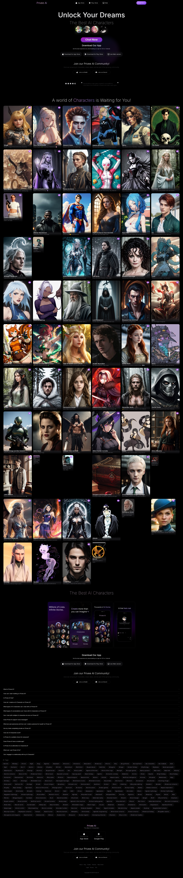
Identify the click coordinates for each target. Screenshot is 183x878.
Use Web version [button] (115, 54)
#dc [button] (69, 770)
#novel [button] (24, 763)
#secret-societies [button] (62, 798)
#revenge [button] (24, 781)
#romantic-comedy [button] (112, 774)
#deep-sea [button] (42, 804)
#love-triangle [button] (134, 798)
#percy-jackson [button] (145, 770)
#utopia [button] (37, 811)
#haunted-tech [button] (120, 801)
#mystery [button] (49, 767)
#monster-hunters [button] (61, 808)
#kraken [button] (65, 804)
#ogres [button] (158, 794)
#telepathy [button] (74, 811)
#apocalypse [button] (8, 791)
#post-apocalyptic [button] (168, 767)
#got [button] (5, 767)
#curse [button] (101, 804)
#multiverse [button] (150, 781)
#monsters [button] (130, 791)
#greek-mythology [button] (151, 791)
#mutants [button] (152, 777)
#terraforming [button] (122, 808)
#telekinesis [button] (162, 777)
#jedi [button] (64, 791)
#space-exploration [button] (167, 787)
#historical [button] (98, 763)
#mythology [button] (145, 767)
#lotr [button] (171, 763)
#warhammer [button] (28, 815)
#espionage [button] (7, 808)
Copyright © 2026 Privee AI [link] (91, 872)
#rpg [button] (38, 763)
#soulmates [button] (107, 781)
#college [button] (29, 784)
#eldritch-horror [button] (54, 794)
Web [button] (106, 3)
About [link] (81, 864)
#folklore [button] (60, 777)
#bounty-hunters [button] (9, 811)
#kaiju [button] (98, 808)
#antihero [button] (97, 784)
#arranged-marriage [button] (62, 781)
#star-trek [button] (167, 770)
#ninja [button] (80, 791)
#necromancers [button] (41, 798)
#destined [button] (111, 804)
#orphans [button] (174, 798)
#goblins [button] (131, 794)
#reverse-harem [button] (112, 798)
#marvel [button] (61, 770)
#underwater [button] (31, 804)
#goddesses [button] (119, 791)
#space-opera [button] (114, 777)
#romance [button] (76, 763)
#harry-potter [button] (78, 770)
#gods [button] (109, 791)
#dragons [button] (112, 767)
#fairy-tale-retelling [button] (136, 784)
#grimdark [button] (29, 787)
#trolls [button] (166, 794)
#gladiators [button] (100, 791)
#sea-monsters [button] (54, 804)
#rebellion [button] (121, 804)
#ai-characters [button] (150, 763)
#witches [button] (102, 767)
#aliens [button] (95, 777)
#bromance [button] (118, 781)
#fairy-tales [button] (50, 777)
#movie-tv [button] (66, 763)
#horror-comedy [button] (47, 808)
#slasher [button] (65, 794)
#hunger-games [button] (131, 770)
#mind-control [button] (19, 808)
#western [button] (149, 784)
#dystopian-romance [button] (25, 811)
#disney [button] (176, 770)
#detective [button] (125, 774)
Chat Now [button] (141, 3)
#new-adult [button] (7, 784)
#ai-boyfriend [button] (137, 763)
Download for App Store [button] (72, 54)
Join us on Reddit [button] (83, 72)
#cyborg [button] (146, 808)
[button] (84, 836)
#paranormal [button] (85, 777)
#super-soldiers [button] (9, 801)
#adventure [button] (68, 767)
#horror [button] (107, 763)
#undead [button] (29, 798)
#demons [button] (40, 777)
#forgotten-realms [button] (163, 811)
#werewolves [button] (19, 777)
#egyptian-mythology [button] (10, 794)
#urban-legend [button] (83, 815)
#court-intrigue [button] (49, 784)
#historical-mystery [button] (136, 815)
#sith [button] (72, 791)
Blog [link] (85, 864)
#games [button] (46, 763)
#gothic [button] (99, 774)
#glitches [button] (109, 801)
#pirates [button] (158, 784)
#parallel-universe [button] (62, 774)
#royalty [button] (6, 787)
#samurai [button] (48, 791)
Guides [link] (89, 864)
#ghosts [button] (74, 794)
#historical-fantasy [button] (148, 811)
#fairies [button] (6, 798)
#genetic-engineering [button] (100, 811)
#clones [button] (142, 777)
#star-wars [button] (157, 770)
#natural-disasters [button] (86, 808)
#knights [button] (29, 791)
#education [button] (87, 763)
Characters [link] (84, 100)
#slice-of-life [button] (23, 774)
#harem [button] (123, 798)
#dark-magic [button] (91, 804)
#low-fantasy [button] (174, 774)
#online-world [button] (116, 787)
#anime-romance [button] (9, 774)
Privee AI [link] (42, 2)
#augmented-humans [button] (160, 808)
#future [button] (131, 801)
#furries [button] (121, 794)
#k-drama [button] (79, 787)
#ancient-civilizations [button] (171, 801)
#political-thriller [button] (167, 804)
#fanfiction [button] (79, 767)
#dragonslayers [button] (17, 798)
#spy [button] (171, 777)
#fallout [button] (50, 815)
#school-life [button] (19, 784)
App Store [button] (81, 3)
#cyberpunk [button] (19, 770)
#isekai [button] (140, 787)
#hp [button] (115, 763)
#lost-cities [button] (7, 804)
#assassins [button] (89, 791)
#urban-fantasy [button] (132, 767)
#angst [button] (145, 798)
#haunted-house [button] (86, 794)
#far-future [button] (141, 801)
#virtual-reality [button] (129, 787)
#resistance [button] (131, 804)
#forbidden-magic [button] (77, 804)
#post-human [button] (48, 811)
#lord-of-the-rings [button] (107, 770)
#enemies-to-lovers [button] (79, 781)
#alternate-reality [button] (98, 798)
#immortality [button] (85, 811)
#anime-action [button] (90, 787)
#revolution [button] (142, 804)
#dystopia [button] (156, 767)
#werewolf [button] (99, 794)
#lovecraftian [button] (41, 794)
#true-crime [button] (123, 815)
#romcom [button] (69, 787)
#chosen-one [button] (72, 784)
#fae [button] (173, 794)
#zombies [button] (30, 777)
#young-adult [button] (76, 774)
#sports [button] (150, 774)
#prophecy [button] (61, 784)
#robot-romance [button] (133, 811)
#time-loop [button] (85, 798)
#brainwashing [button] (33, 808)
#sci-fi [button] (23, 767)
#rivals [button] (38, 784)
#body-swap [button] (62, 801)
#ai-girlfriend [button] (125, 763)
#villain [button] (106, 784)
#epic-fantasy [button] (17, 787)
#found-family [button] (162, 798)
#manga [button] (29, 770)
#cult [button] (51, 798)
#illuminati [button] (74, 798)
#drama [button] (39, 767)
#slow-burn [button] (48, 781)
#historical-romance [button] (171, 784)
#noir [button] (15, 781)
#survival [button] (74, 808)
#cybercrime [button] (61, 815)
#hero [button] (114, 784)
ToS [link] (96, 867)
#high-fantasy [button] (161, 774)
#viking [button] (38, 791)
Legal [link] (87, 867)
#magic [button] (121, 767)
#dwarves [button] (149, 794)
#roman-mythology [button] (167, 791)
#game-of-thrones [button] (91, 770)
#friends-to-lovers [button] (94, 781)
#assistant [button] (56, 763)
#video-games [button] (103, 787)
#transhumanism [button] (62, 811)
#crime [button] (134, 774)
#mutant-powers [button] (50, 801)
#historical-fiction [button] (36, 774)
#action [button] (31, 767)
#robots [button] (104, 777)
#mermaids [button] (19, 791)
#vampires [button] (7, 777)
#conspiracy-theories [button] (98, 815)
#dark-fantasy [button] (89, 774)
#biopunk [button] (72, 815)
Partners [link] (94, 864)
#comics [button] (39, 770)
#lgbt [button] (31, 763)
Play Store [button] (94, 3)
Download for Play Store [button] (95, 54)
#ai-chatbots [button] (162, 763)
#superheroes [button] (50, 770)
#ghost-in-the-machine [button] (78, 801)
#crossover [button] (139, 781)
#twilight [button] (119, 770)
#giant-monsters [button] (109, 808)
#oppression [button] (154, 804)
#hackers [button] (112, 815)
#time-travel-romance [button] (117, 811)
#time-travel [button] (49, 774)
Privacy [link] (92, 867)
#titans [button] (139, 791)
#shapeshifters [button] (110, 794)
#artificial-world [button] (36, 801)
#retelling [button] (123, 784)
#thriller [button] (58, 767)
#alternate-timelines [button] (155, 801)
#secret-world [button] (19, 804)
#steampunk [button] (8, 770)
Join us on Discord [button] (102, 72)
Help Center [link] (100, 864)
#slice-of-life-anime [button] (42, 787)
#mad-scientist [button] (22, 801)
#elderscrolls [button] (40, 815)
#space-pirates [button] (135, 808)
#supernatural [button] (91, 767)
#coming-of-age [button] (163, 781)
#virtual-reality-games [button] (96, 801)
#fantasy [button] (14, 763)
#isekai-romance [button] (151, 787)
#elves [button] (140, 794)
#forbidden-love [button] (36, 781)
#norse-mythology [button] (27, 794)
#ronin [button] (57, 791)
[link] (17, 127)
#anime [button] (6, 763)
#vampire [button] (14, 767)
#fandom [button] (129, 781)
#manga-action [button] (57, 787)
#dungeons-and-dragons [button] (12, 815)
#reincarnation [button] (85, 784)
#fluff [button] (152, 798)
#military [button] (6, 781)
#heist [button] (142, 774)
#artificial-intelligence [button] (129, 777)
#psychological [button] (72, 777)
